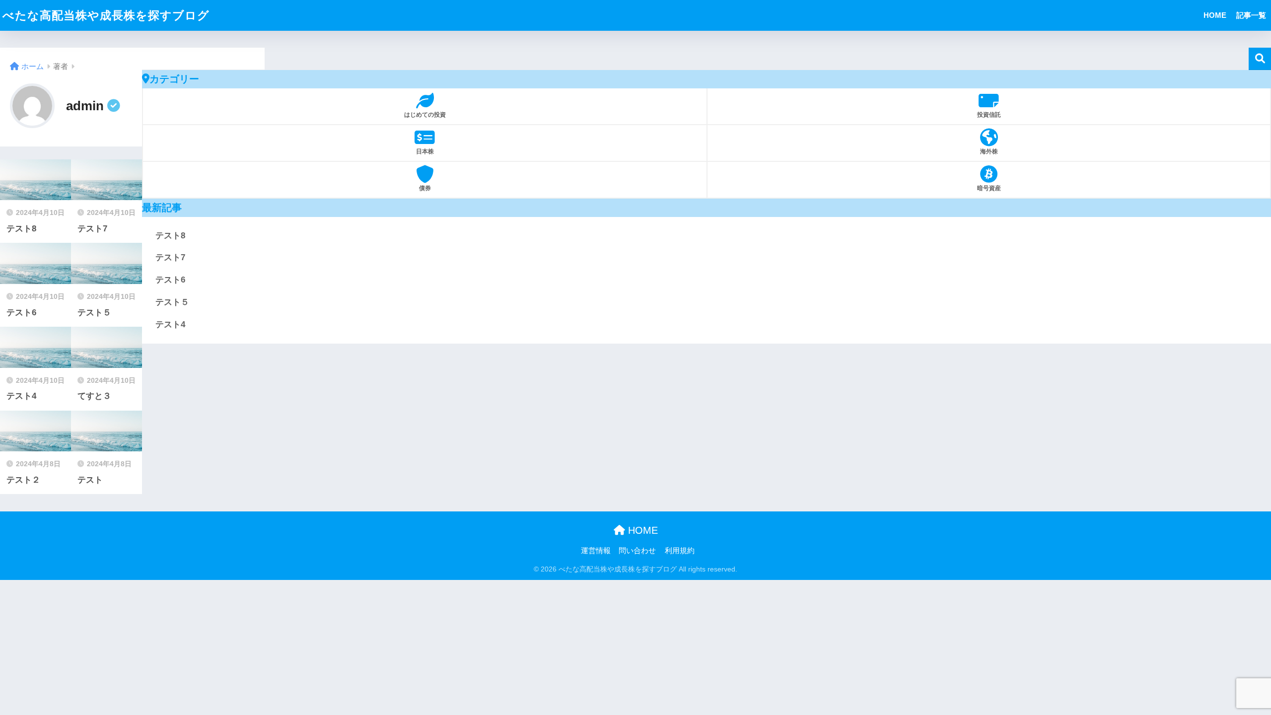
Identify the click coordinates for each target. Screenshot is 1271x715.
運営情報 (596, 551)
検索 (1260, 59)
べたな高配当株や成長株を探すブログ (106, 15)
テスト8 (170, 235)
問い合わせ (637, 551)
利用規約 (680, 551)
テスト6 (170, 280)
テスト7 (170, 257)
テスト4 (170, 324)
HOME (1214, 15)
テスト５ (172, 302)
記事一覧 (1251, 15)
